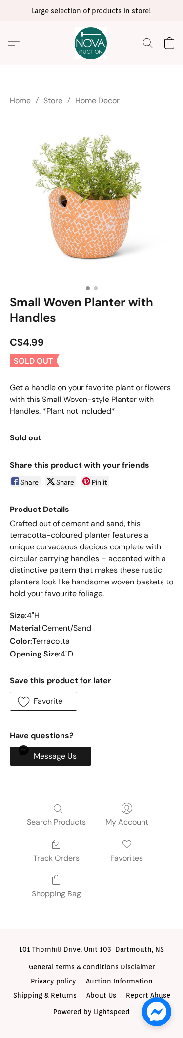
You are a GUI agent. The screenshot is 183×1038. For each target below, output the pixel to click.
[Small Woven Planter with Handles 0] (91, 198)
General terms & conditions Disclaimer (92, 967)
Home (20, 100)
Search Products (56, 822)
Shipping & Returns (45, 995)
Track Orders (56, 858)
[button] (92, 43)
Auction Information (119, 981)
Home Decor (97, 100)
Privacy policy (53, 981)
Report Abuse (148, 995)
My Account (126, 822)
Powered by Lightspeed (91, 1012)
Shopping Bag (56, 894)
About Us (101, 995)
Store (52, 100)
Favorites (126, 858)
